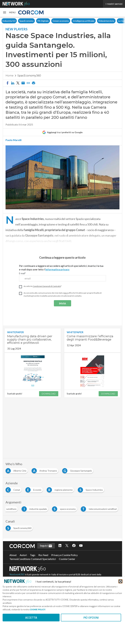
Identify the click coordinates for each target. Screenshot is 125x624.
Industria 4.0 (9, 20)
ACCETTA (31, 617)
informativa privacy (57, 269)
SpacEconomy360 (29, 75)
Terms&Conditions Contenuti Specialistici (32, 558)
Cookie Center (67, 558)
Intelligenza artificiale (83, 20)
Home (10, 75)
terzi (66, 293)
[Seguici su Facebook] (74, 545)
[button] (9, 12)
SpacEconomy (26, 20)
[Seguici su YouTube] (81, 545)
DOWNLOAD (49, 393)
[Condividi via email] (23, 83)
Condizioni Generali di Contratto (47, 286)
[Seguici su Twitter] (67, 545)
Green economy (61, 20)
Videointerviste (106, 20)
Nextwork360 (17, 574)
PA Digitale (43, 20)
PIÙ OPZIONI (91, 617)
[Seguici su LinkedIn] (60, 545)
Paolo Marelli (13, 140)
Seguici (44, 545)
